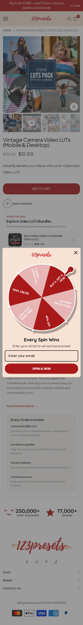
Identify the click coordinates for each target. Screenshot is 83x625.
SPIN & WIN (41, 368)
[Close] (76, 252)
